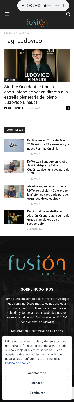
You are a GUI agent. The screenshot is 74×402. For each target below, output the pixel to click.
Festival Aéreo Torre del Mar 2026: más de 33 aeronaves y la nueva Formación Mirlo (48, 144)
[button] (68, 14)
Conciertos (11, 79)
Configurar (37, 392)
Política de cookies (17, 363)
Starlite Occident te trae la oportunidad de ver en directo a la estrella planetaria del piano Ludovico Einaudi (36, 94)
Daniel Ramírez (13, 107)
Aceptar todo (37, 373)
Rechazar (37, 382)
